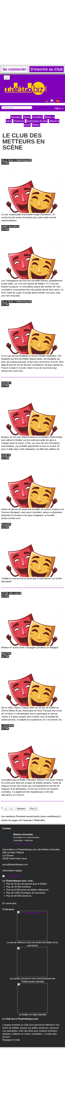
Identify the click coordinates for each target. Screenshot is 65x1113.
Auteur (27, 117)
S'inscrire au (46, 69)
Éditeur (36, 125)
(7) (33, 808)
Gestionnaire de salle (36, 121)
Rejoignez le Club (11, 1040)
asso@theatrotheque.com (15, 864)
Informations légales (12, 870)
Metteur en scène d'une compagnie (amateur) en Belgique (29, 647)
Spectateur (16, 117)
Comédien (37, 117)
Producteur (19, 121)
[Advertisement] (32, 32)
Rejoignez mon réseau (23, 843)
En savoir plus (9, 903)
